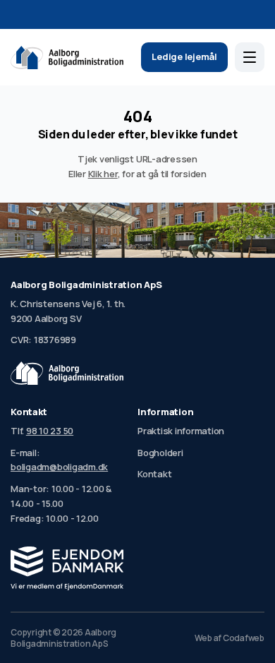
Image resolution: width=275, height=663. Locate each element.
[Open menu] (249, 57)
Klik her (103, 173)
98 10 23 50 (49, 430)
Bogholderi (160, 452)
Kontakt (154, 473)
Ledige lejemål (184, 56)
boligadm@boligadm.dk (59, 466)
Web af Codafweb (229, 638)
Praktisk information (181, 430)
